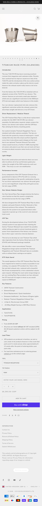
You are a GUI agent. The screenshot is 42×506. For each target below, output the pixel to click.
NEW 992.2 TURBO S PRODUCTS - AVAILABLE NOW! (21, 2)
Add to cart (21, 398)
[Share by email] (18, 415)
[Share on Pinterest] (15, 415)
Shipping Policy (7, 440)
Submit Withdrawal (9, 447)
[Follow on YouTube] (14, 480)
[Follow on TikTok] (20, 480)
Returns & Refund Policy (10, 437)
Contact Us (6, 430)
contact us (7, 354)
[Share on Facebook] (9, 415)
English (34, 486)
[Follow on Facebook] (3, 480)
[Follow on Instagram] (9, 480)
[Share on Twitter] (12, 415)
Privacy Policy (7, 433)
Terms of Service (7, 443)
